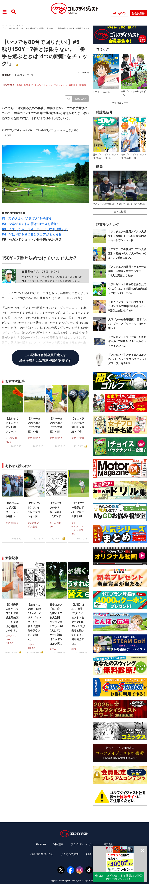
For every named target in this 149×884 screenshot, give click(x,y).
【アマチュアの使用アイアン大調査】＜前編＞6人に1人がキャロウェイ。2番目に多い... (127, 253)
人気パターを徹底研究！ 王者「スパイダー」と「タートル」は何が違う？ (127, 324)
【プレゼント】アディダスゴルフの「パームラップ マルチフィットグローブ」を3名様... (127, 359)
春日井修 (73, 85)
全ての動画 (120, 211)
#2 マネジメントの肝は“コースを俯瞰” (30, 224)
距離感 (82, 85)
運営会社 (108, 844)
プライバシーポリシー (83, 844)
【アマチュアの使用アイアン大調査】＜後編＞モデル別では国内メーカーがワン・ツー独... (127, 236)
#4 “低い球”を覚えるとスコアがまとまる (31, 234)
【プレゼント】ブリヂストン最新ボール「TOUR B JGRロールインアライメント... (127, 341)
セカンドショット (43, 85)
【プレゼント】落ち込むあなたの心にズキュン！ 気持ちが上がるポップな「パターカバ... (127, 288)
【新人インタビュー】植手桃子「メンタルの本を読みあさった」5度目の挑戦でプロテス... (127, 306)
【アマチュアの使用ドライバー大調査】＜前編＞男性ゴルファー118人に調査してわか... (127, 271)
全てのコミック (120, 102)
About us (40, 844)
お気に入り (81, 98)
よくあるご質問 (69, 854)
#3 (35, 229)
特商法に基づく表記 (42, 854)
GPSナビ (28, 85)
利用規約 (58, 844)
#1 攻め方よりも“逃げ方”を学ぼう (27, 218)
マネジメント (60, 85)
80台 (19, 85)
